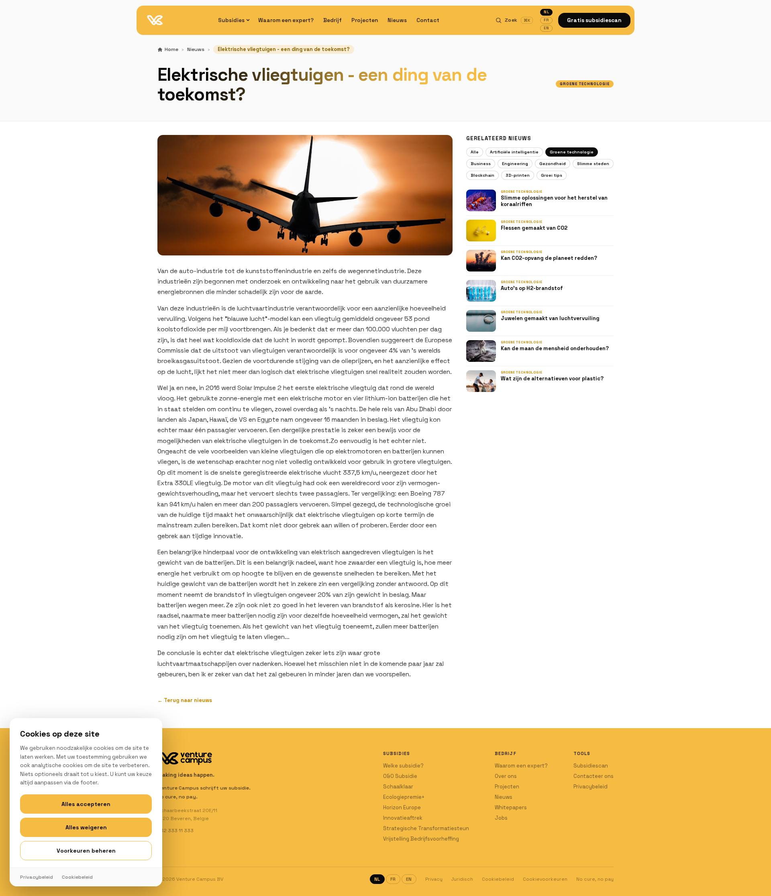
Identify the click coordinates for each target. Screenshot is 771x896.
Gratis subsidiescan (594, 20)
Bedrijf (332, 20)
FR (546, 20)
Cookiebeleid (498, 879)
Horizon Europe (402, 807)
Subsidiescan (590, 765)
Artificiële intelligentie (514, 152)
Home (171, 49)
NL (546, 12)
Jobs (501, 817)
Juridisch (462, 879)
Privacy (434, 879)
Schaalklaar (398, 786)
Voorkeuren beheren (86, 850)
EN (546, 28)
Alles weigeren (86, 827)
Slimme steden (593, 163)
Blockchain (482, 175)
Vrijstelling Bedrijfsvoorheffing (421, 838)
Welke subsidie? (403, 765)
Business (481, 163)
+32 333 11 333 (175, 830)
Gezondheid (552, 163)
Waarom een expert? (286, 20)
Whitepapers (511, 807)
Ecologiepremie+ (403, 797)
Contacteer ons (593, 776)
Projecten (364, 20)
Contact (427, 20)
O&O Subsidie (400, 776)
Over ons (506, 776)
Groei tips (551, 175)
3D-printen (518, 175)
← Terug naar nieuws (184, 700)
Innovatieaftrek (402, 817)
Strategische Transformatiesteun (426, 828)
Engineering (515, 163)
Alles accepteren (85, 804)
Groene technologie (572, 152)
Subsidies (231, 20)
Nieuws (397, 20)
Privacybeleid (590, 786)
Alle (475, 152)
